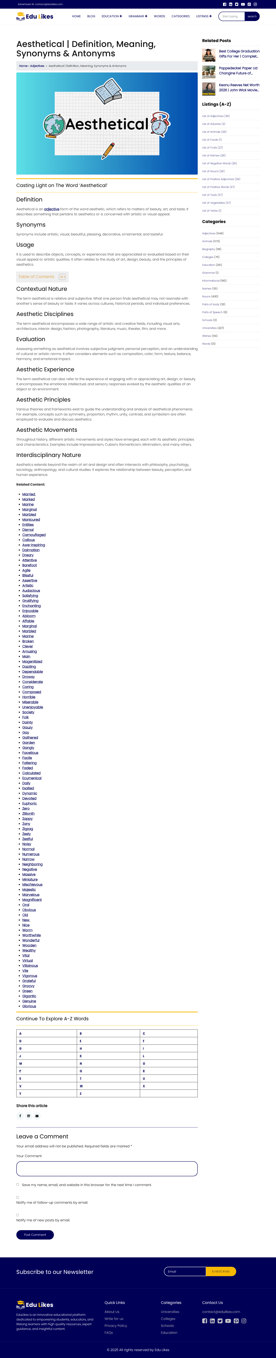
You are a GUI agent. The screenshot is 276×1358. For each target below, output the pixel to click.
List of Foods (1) (212, 140)
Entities (28, 524)
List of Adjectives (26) (216, 116)
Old (25, 915)
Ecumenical (31, 778)
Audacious (31, 590)
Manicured (31, 519)
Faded (27, 768)
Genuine (29, 1001)
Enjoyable (30, 610)
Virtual (27, 960)
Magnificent (32, 899)
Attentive (29, 560)
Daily (26, 783)
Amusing (29, 651)
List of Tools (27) (212, 195)
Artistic (27, 585)
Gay (25, 732)
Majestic (29, 889)
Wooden (29, 945)
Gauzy (27, 727)
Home (76, 16)
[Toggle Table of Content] (60, 277)
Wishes (206, 336)
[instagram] (255, 4)
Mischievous (32, 884)
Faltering (29, 762)
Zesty (26, 833)
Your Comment (29, 1156)
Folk (25, 717)
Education (110, 16)
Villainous (30, 965)
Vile (25, 970)
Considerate (32, 681)
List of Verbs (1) (211, 211)
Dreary (28, 555)
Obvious (29, 909)
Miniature (30, 879)
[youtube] (243, 4)
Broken (28, 641)
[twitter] (236, 4)
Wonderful (30, 940)
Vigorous (29, 975)
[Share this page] (37, 1116)
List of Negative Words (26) (219, 163)
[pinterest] (249, 4)
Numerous (30, 854)
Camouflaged (34, 534)
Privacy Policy (116, 1325)
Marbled (29, 514)
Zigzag (27, 828)
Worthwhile (31, 935)
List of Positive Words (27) (218, 187)
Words (159, 16)
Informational (210, 281)
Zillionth (28, 813)
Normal (28, 849)
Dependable (32, 671)
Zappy (27, 818)
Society (28, 712)
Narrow (28, 859)
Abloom (28, 615)
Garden (28, 742)
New (26, 920)
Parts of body (210, 304)
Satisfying (30, 595)
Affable (28, 621)
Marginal (29, 509)
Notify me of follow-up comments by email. (52, 1202)
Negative (29, 869)
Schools (207, 320)
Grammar (136, 16)
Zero (26, 808)
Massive (28, 874)
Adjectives (37, 66)
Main (26, 656)
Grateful (29, 980)
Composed (31, 692)
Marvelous (30, 894)
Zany (26, 823)
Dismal (28, 529)
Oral (25, 904)
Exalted (28, 788)
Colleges (207, 257)
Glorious (29, 1006)
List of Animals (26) (214, 132)
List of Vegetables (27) (216, 203)
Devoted (29, 798)
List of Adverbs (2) (213, 124)
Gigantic (29, 996)
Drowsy (28, 676)
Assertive (29, 580)
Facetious (30, 752)
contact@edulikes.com (49, 4)
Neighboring (32, 864)
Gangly (28, 747)
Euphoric (29, 803)
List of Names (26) (214, 155)
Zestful (27, 839)
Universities (209, 328)
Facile (27, 757)
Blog (91, 16)
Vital (25, 955)
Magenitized (32, 661)
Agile (26, 570)
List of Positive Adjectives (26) (221, 179)
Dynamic (29, 793)
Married (29, 494)
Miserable (30, 702)
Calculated (31, 773)
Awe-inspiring (33, 545)
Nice (25, 925)
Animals (207, 241)
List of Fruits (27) (212, 147)
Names (206, 288)
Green (27, 991)
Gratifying (30, 600)
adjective (51, 209)
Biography (208, 249)
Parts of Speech (212, 312)
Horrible (28, 697)
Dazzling (29, 666)
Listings (202, 16)
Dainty (27, 722)
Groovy (28, 985)
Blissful (27, 575)
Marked (28, 499)
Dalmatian (31, 550)
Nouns (206, 296)
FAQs (109, 1332)
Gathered (30, 737)
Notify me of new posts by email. (43, 1220)
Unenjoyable (32, 707)
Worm (27, 930)
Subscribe (221, 1271)
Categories (181, 16)
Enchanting (31, 605)
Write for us (114, 1318)
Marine (28, 504)
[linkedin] (230, 4)
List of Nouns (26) (213, 171)
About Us (112, 1311)
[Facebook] (224, 4)
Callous (28, 539)
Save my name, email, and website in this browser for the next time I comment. (87, 1184)
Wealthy (29, 950)
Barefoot (29, 565)
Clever (27, 646)
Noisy (26, 844)
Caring (28, 686)
